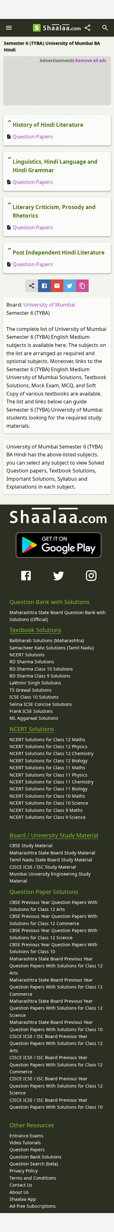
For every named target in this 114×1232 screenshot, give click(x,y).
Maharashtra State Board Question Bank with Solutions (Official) (58, 615)
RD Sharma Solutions (32, 662)
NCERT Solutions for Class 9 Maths (46, 810)
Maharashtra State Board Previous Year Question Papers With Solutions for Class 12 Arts (56, 966)
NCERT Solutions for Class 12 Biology (48, 761)
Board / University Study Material (54, 835)
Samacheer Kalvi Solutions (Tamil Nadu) (52, 648)
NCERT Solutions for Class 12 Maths (47, 739)
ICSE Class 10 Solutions (34, 697)
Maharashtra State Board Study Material (52, 853)
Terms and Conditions (33, 1178)
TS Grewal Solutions (31, 690)
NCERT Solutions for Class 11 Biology (48, 789)
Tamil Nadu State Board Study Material (51, 860)
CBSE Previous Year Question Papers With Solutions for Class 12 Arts (54, 905)
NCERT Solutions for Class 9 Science (48, 817)
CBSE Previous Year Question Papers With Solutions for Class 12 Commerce (54, 919)
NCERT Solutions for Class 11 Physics (48, 775)
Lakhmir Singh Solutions (35, 683)
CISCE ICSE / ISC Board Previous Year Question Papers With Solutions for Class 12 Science (56, 1086)
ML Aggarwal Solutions (34, 718)
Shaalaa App (23, 1199)
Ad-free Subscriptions (33, 1206)
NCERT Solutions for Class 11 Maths (47, 768)
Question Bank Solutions (35, 1157)
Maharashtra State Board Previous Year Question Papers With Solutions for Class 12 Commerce (56, 987)
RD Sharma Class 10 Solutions (41, 669)
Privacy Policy (24, 1171)
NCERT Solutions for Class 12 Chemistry (51, 753)
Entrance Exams (26, 1136)
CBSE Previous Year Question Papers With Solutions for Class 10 (54, 948)
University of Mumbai (49, 304)
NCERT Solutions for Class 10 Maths (47, 796)
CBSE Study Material (31, 845)
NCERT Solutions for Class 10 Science (49, 803)
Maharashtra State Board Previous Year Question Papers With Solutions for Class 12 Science (56, 1008)
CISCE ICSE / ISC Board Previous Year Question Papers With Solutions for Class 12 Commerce (56, 1064)
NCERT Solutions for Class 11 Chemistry (51, 782)
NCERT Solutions (27, 655)
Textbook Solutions (35, 630)
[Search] (105, 28)
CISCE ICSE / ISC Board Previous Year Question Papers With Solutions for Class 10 (56, 1103)
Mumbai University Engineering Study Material (50, 877)
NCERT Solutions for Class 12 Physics (48, 746)
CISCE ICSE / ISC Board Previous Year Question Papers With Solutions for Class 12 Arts (56, 1043)
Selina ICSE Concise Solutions (41, 704)
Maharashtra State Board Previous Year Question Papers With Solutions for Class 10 (56, 1025)
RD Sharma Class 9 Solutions (40, 676)
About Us (19, 1192)
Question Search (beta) (34, 1164)
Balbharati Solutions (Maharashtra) (47, 640)
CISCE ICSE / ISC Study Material (43, 867)
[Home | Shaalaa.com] (37, 28)
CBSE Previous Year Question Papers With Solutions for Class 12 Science (54, 933)
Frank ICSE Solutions (31, 711)
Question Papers (32, 136)
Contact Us (21, 1185)
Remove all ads (90, 60)
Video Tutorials (25, 1143)
